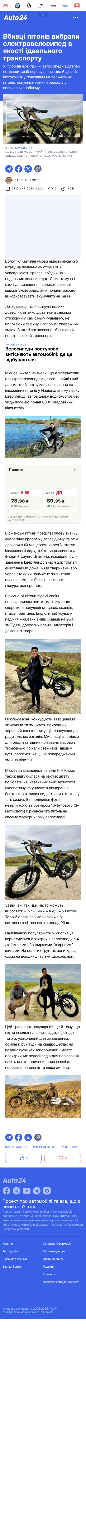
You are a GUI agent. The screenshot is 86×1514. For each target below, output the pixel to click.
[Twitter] (16, 1190)
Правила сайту (53, 1259)
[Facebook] (6, 1190)
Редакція (49, 1266)
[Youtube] (26, 1190)
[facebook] (18, 169)
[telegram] (9, 169)
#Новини (70, 1147)
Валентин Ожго (28, 180)
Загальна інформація (57, 1243)
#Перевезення (45, 1147)
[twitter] (28, 169)
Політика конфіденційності (61, 1282)
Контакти (49, 1274)
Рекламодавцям (54, 1251)
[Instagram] (47, 1190)
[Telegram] (36, 1190)
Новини (8, 1243)
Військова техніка (15, 1259)
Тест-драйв (10, 1251)
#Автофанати (17, 1147)
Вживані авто (12, 1266)
